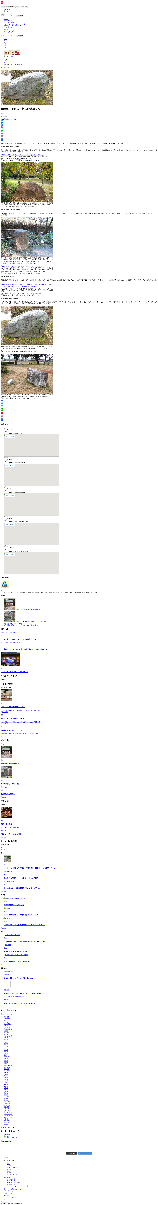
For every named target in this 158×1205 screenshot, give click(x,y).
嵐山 (8, 119)
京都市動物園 (8, 1029)
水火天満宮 (7, 1101)
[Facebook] (79, 121)
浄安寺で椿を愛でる (24, 623)
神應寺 (6, 1074)
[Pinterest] (79, 132)
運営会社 (6, 29)
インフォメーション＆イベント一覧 (14, 24)
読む (5, 46)
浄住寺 (6, 1076)
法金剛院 (6, 1053)
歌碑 (12, 119)
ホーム (6, 19)
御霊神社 (6, 1060)
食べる (6, 40)
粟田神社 (6, 1086)
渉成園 (6, 1031)
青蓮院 (6, 1084)
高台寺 (6, 1039)
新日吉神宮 (7, 1120)
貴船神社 (6, 1072)
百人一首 (16, 119)
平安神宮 (6, 1017)
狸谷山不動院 (8, 1065)
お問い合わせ (8, 27)
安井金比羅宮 (8, 1112)
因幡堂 (6, 1051)
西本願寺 (6, 1032)
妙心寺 (6, 1098)
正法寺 (6, 1079)
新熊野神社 (7, 1067)
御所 (5, 1055)
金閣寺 (6, 1082)
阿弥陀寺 (6, 1107)
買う (5, 42)
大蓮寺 (6, 1050)
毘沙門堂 (6, 1069)
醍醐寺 (6, 1124)
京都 (5, 119)
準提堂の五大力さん (35, 625)
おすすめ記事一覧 (12, 1179)
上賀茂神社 (7, 1018)
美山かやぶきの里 (9, 1117)
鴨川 (5, 1020)
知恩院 (6, 1088)
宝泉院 (6, 1093)
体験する (6, 44)
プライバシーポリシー (10, 31)
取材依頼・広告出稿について (12, 26)
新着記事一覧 (8, 20)
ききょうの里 (8, 1036)
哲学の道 (6, 1122)
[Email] (79, 137)
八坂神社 (6, 1037)
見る (5, 39)
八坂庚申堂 (7, 1108)
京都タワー (7, 1089)
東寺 (5, 1048)
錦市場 (6, 1081)
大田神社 (6, 1119)
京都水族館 (7, 1103)
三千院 (6, 1022)
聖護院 (6, 1062)
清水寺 (6, 1100)
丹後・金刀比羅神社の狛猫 (32, 609)
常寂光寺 (6, 1096)
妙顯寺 (6, 1077)
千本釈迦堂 (7, 1070)
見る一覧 (6, 67)
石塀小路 (6, 1110)
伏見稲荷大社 (8, 1114)
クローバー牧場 (8, 1115)
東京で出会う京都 (12, 1174)
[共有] (79, 140)
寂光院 (6, 1034)
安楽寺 (6, 1046)
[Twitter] (79, 124)
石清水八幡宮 (8, 1027)
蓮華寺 (6, 1044)
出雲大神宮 (7, 1057)
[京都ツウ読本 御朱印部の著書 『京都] (20, 1149)
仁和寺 (6, 1043)
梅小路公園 (7, 1105)
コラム (6, 47)
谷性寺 (6, 1058)
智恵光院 (6, 1041)
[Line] (79, 129)
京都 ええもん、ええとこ (14, 1167)
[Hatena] (79, 134)
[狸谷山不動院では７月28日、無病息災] (20, 1147)
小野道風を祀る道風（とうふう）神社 (35, 621)
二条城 (6, 1091)
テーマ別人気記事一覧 (10, 22)
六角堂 (6, 1025)
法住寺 (6, 1063)
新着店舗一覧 (11, 1184)
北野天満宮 (7, 1024)
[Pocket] (79, 126)
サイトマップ (8, 32)
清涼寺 (6, 1095)
